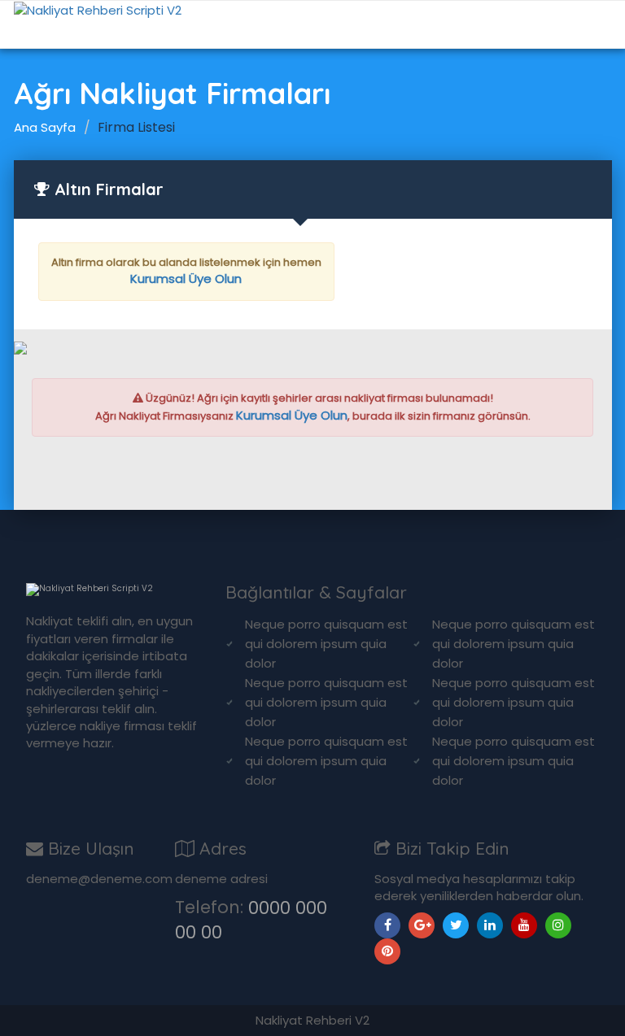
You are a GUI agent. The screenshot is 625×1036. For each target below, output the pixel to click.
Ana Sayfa (45, 127)
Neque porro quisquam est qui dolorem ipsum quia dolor (326, 644)
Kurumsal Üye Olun (186, 278)
